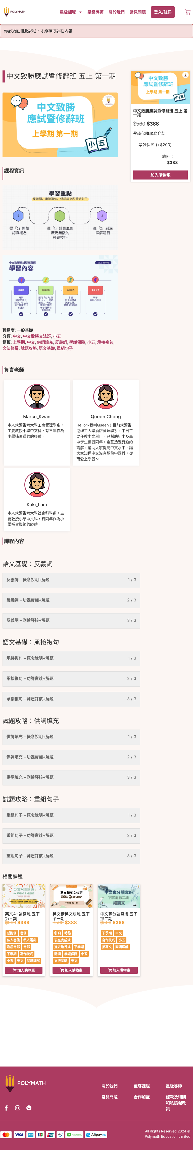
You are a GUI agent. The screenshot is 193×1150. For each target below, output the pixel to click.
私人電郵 (29, 940)
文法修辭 (11, 348)
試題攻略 (29, 348)
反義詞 (61, 342)
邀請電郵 (13, 947)
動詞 (57, 954)
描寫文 (107, 947)
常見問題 (138, 12)
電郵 (26, 947)
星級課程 (68, 12)
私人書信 (13, 940)
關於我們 (117, 12)
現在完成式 (62, 940)
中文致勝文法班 (37, 336)
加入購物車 (161, 175)
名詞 (57, 933)
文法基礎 (60, 960)
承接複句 (105, 342)
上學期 (19, 342)
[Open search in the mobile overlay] (182, 12)
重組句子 (65, 348)
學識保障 (77, 342)
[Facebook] (6, 1108)
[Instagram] (18, 1108)
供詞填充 (45, 342)
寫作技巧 (26, 954)
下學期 (12, 954)
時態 (67, 933)
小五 (57, 336)
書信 (23, 933)
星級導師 (95, 12)
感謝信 (12, 933)
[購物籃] (187, 12)
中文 (17, 336)
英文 (20, 960)
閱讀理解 (33, 960)
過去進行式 (62, 947)
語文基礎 (47, 348)
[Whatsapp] (29, 1108)
